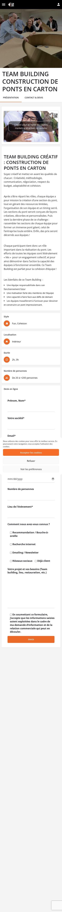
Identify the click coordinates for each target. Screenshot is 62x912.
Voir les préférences (31, 468)
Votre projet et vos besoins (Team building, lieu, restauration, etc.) (27, 570)
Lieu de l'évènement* (20, 506)
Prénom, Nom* (17, 400)
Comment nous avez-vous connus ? (29, 524)
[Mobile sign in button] (58, 4)
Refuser (31, 460)
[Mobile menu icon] (4, 5)
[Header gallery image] (31, 34)
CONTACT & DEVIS (34, 97)
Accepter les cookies (31, 452)
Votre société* (16, 418)
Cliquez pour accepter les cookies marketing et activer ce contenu (31, 126)
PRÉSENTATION (11, 97)
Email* (12, 435)
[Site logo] (11, 5)
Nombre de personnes (21, 489)
